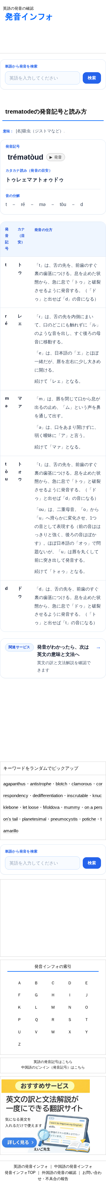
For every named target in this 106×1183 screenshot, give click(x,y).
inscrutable (77, 795)
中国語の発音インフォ (73, 1166)
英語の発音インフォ (31, 1166)
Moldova (51, 807)
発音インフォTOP (20, 1172)
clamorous (82, 784)
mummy (72, 807)
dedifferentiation (48, 795)
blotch (61, 784)
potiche (89, 819)
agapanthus (14, 784)
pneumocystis (64, 819)
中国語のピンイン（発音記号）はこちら (53, 1067)
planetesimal (34, 819)
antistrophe (40, 784)
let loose (31, 807)
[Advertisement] (47, 38)
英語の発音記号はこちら (53, 1062)
